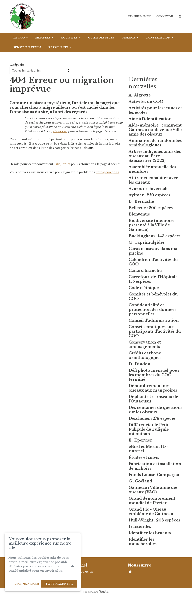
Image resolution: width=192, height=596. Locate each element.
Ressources (58, 47)
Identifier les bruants (150, 533)
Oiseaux (129, 37)
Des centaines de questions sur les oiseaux (155, 409)
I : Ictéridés (140, 526)
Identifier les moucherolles (143, 541)
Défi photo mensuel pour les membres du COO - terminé (154, 375)
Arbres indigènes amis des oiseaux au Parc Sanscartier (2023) (155, 156)
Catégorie (17, 64)
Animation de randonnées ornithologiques (155, 142)
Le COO (19, 37)
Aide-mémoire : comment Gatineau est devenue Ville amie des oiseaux (155, 129)
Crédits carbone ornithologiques (145, 355)
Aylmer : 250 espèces (149, 195)
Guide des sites (101, 37)
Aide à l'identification (150, 119)
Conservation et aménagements (145, 344)
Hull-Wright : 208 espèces (154, 520)
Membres (43, 37)
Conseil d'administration (154, 320)
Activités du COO (146, 101)
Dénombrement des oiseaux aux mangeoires (153, 388)
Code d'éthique (144, 288)
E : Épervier (140, 440)
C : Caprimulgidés (146, 242)
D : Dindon (139, 364)
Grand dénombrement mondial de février (152, 500)
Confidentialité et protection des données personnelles (152, 309)
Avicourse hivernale (149, 188)
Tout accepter (59, 583)
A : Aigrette (140, 95)
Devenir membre (140, 16)
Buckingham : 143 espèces (155, 236)
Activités (69, 37)
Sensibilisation (27, 47)
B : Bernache (141, 201)
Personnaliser (25, 584)
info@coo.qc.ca (107, 172)
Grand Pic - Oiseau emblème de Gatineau (151, 511)
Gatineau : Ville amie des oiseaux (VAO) (153, 489)
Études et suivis (144, 457)
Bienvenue (139, 214)
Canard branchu (145, 270)
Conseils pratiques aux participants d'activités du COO (155, 331)
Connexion (164, 16)
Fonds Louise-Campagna (154, 474)
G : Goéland (140, 481)
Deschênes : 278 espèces (152, 418)
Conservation (158, 37)
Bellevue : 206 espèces (151, 208)
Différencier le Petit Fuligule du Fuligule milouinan (149, 429)
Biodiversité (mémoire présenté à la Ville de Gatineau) (152, 225)
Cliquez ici (63, 164)
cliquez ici (60, 131)
